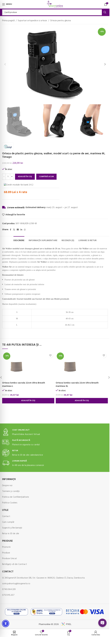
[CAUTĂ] (105, 12)
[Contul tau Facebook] (10, 230)
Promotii (6, 547)
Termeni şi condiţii (10, 491)
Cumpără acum (46, 176)
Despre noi (7, 485)
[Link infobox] (55, 432)
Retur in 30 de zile (10, 533)
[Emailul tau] (18, 230)
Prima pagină (8, 21)
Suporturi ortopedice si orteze (32, 21)
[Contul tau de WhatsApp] (24, 230)
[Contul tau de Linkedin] (21, 230)
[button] (5, 64)
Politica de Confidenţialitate (15, 497)
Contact (6, 516)
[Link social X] (14, 230)
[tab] (18, 240)
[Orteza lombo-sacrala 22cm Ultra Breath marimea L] (28, 365)
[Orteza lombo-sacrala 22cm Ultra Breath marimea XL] (82, 365)
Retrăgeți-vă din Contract (14, 564)
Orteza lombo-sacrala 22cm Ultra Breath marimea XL (77, 384)
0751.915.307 (8, 595)
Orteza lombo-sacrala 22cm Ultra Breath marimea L (23, 384)
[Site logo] (55, 4)
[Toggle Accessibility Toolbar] (5, 623)
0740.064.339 (9, 589)
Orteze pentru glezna (60, 21)
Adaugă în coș (25, 176)
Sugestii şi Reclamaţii (12, 528)
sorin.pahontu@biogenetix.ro (16, 584)
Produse (6, 553)
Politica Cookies (9, 503)
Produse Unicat (9, 558)
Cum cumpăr (8, 522)
